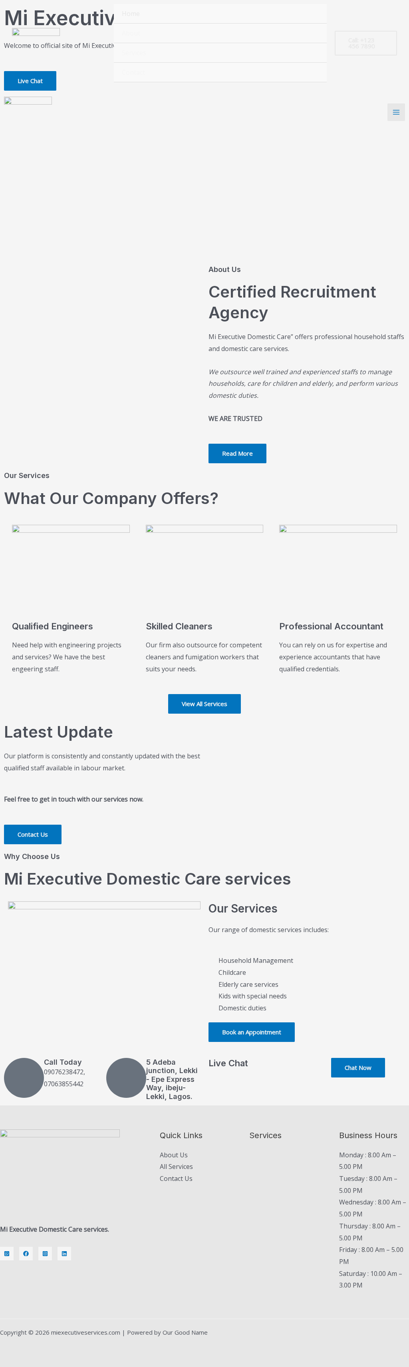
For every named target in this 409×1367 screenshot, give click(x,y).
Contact (133, 72)
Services (134, 52)
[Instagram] (45, 1253)
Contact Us (176, 1178)
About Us (174, 1155)
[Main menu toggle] (396, 112)
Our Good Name (185, 1332)
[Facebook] (26, 1253)
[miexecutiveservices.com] (36, 43)
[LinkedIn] (64, 1253)
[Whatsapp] (7, 1253)
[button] (366, 43)
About (131, 33)
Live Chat (228, 1063)
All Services (176, 1166)
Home (131, 13)
